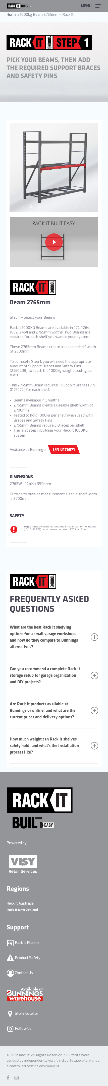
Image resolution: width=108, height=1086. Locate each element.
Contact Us (23, 972)
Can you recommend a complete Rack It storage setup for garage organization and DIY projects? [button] (45, 675)
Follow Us (23, 1028)
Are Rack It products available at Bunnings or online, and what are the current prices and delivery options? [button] (42, 711)
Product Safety (27, 957)
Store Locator (26, 1013)
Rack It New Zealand (22, 910)
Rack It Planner (27, 942)
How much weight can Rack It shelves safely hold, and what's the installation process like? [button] (44, 746)
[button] (91, 5)
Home (12, 14)
